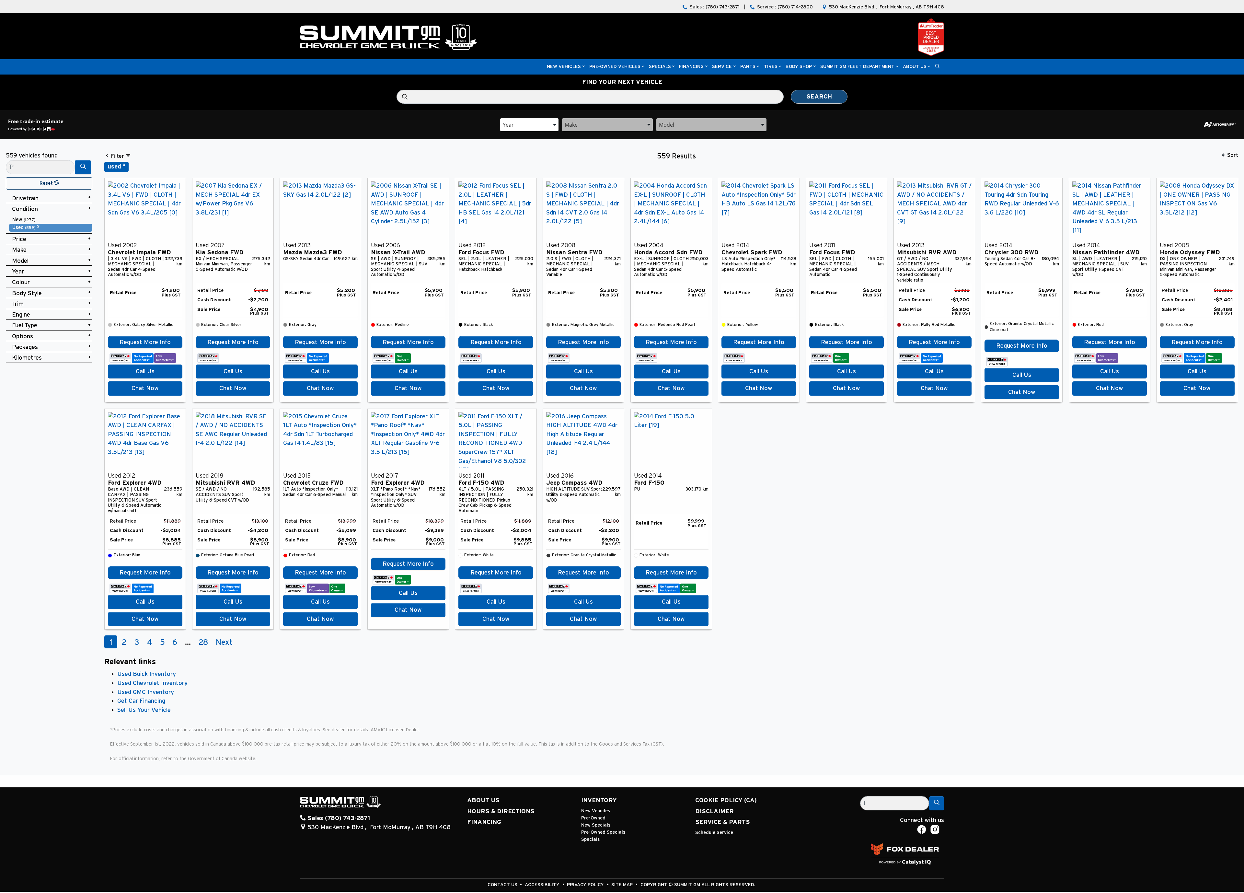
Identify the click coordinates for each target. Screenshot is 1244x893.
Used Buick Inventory (146, 674)
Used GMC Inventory (145, 692)
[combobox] (529, 124)
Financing (484, 822)
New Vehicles (595, 810)
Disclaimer (714, 811)
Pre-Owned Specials (603, 832)
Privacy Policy (586, 884)
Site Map (622, 884)
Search (819, 97)
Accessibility (543, 884)
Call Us (145, 371)
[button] (564, 67)
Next (224, 642)
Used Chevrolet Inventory (152, 683)
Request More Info (145, 342)
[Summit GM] (388, 37)
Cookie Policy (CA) (726, 800)
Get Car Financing (141, 701)
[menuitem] (51, 220)
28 (203, 642)
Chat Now (145, 388)
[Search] (83, 167)
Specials (590, 839)
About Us (483, 800)
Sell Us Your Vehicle (144, 710)
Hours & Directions (501, 811)
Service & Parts (722, 822)
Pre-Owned (593, 818)
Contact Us (503, 884)
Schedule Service (714, 832)
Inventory (599, 800)
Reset (47, 183)
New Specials (595, 825)
